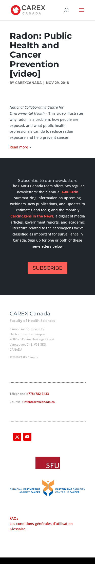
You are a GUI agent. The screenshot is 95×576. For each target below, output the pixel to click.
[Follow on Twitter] (17, 437)
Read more (19, 147)
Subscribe (47, 268)
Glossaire (17, 529)
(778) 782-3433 (38, 394)
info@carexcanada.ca (39, 402)
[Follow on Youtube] (27, 437)
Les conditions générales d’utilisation (41, 523)
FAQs (14, 518)
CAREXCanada (28, 82)
